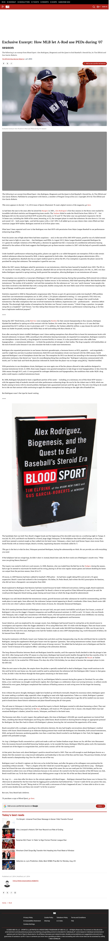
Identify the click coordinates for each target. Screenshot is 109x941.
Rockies (54, 321)
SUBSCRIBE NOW (64, 2)
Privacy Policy (28, 917)
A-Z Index (60, 921)
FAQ (72, 921)
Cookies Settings (29, 924)
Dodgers (88, 566)
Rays (38, 709)
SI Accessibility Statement (32, 921)
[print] (15, 892)
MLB (10, 903)
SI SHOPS (53, 2)
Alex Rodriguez (61, 211)
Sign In (104, 7)
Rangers (45, 211)
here (89, 205)
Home (4, 903)
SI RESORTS (44, 2)
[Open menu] (3, 7)
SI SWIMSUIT (11, 2)
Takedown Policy (62, 917)
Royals (89, 657)
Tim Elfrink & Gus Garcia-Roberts (13, 59)
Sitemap (47, 921)
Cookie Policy (48, 917)
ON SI (3, 2)
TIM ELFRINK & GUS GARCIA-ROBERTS (25, 881)
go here (31, 798)
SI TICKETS (35, 2)
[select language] (98, 7)
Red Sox (33, 321)
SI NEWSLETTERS (24, 2)
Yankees (56, 213)
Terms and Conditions (78, 917)
